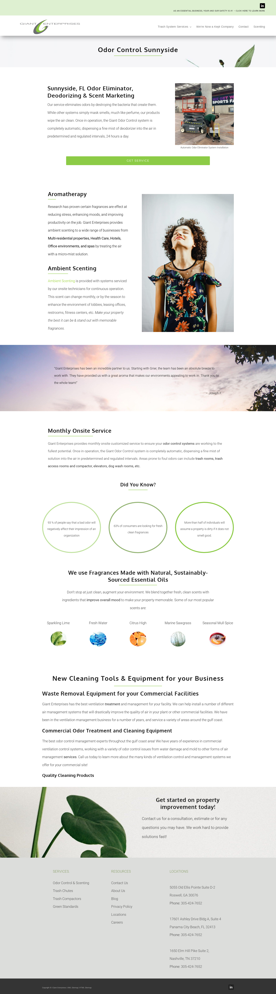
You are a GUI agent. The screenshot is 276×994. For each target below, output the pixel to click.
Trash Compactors (67, 899)
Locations (118, 915)
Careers (117, 922)
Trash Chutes (63, 891)
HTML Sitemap (86, 988)
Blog (114, 899)
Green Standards (65, 907)
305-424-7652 (191, 903)
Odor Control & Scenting (71, 883)
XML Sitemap (73, 988)
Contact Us (119, 883)
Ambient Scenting (61, 281)
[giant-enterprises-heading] (50, 20)
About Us (118, 891)
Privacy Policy (121, 907)
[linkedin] (262, 5)
